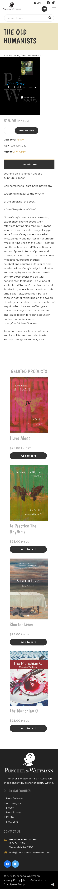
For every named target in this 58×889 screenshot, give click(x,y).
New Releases (15, 798)
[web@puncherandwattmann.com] (38, 2)
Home (7, 55)
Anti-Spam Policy (14, 884)
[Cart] (44, 9)
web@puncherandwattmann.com (30, 852)
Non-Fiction (13, 812)
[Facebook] (48, 2)
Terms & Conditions (34, 880)
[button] (35, 62)
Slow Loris (12, 821)
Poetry (16, 55)
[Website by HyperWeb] (52, 884)
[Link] (11, 6)
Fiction (10, 807)
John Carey (19, 151)
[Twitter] (53, 2)
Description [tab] (29, 164)
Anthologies (13, 803)
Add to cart (26, 130)
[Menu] (54, 9)
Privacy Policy (12, 880)
